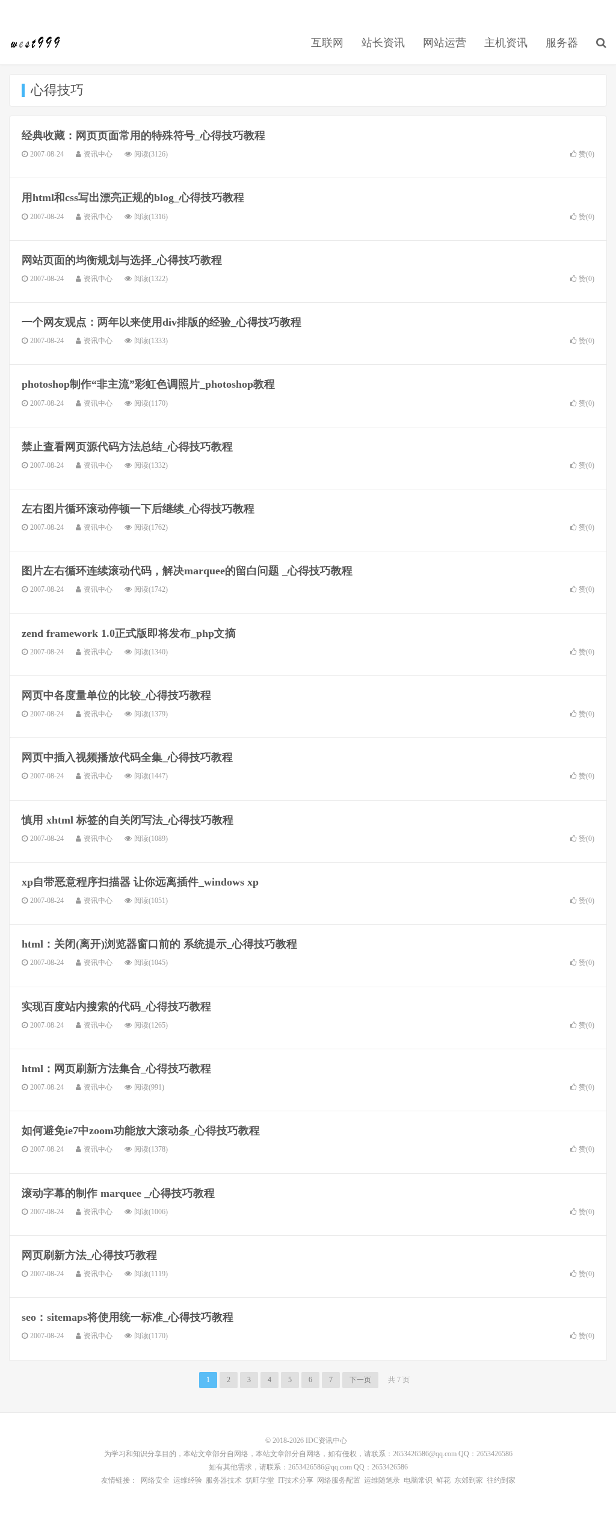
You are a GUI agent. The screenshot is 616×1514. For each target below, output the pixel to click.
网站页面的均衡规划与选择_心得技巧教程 (122, 260)
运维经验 (187, 1480)
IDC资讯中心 (36, 42)
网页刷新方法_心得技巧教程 (89, 1255)
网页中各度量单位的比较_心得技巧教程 (116, 695)
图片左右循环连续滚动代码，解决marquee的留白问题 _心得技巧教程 (187, 571)
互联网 (327, 43)
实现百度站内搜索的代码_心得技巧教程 (116, 1007)
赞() (586, 154)
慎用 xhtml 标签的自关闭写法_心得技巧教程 (127, 820)
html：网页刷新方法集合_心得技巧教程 (116, 1069)
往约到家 (501, 1480)
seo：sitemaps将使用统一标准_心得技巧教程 (127, 1317)
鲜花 (443, 1480)
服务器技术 (224, 1480)
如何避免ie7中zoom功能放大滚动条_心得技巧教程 (141, 1131)
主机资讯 (506, 43)
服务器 (562, 43)
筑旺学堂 (259, 1480)
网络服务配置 (338, 1480)
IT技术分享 (295, 1480)
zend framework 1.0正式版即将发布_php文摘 (129, 633)
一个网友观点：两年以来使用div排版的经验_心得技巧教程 (161, 322)
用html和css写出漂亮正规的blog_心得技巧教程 (133, 197)
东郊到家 (468, 1480)
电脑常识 (418, 1480)
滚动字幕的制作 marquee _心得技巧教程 (118, 1193)
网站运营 (444, 43)
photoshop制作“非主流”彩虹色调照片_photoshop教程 (148, 384)
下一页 (360, 1380)
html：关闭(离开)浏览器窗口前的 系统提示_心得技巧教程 (159, 944)
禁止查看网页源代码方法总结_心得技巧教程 (127, 447)
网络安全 (155, 1480)
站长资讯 (383, 43)
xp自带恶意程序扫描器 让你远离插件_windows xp (140, 882)
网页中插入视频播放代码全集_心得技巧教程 (127, 757)
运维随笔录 (382, 1480)
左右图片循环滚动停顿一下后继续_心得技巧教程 (138, 509)
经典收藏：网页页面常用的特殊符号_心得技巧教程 (143, 135)
